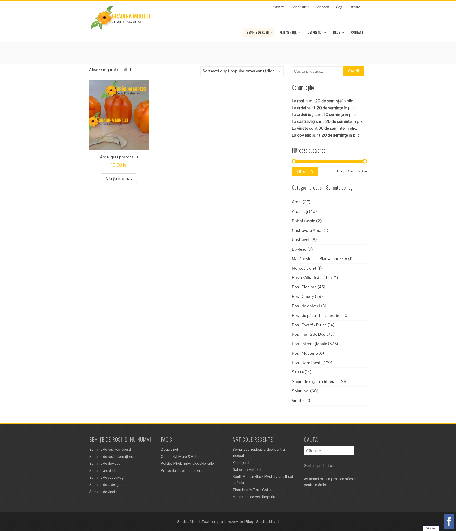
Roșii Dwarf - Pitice (309, 325)
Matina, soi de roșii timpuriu (254, 496)
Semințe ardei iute (103, 470)
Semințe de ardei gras (106, 484)
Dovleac (299, 249)
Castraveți (301, 239)
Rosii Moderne (305, 353)
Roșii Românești (307, 362)
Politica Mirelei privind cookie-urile (187, 463)
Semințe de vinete (103, 491)
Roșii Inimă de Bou (309, 334)
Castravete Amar (307, 230)
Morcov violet (304, 268)
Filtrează (305, 171)
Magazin (278, 7)
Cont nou (322, 7)
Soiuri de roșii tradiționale (315, 381)
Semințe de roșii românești (110, 449)
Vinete (298, 400)
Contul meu (299, 7)
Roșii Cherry (303, 296)
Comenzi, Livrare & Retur (180, 456)
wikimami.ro (313, 478)
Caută (353, 71)
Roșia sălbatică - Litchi (312, 277)
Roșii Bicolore (304, 287)
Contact (357, 32)
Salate (298, 372)
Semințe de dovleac (104, 463)
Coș (338, 7)
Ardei (296, 202)
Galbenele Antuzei (247, 469)
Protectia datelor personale (182, 470)
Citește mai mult (119, 178)
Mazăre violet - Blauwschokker (319, 258)
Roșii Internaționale (309, 343)
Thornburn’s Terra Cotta (252, 489)
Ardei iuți (300, 211)
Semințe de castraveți (106, 477)
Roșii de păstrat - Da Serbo (316, 315)
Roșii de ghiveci (306, 306)
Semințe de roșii (258, 32)
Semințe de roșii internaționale (112, 456)
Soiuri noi (300, 391)
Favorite (354, 7)
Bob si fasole (303, 221)
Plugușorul (241, 462)
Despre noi (315, 32)
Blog (336, 32)
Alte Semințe (288, 32)
